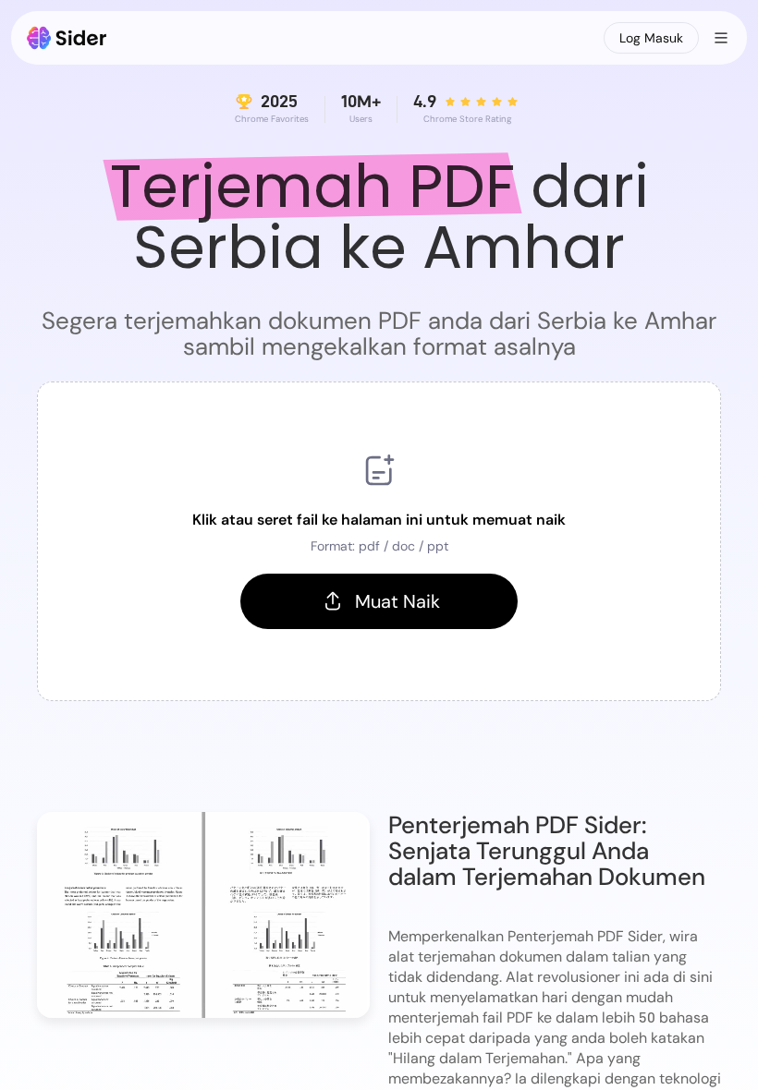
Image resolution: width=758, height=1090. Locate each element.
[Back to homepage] (67, 38)
